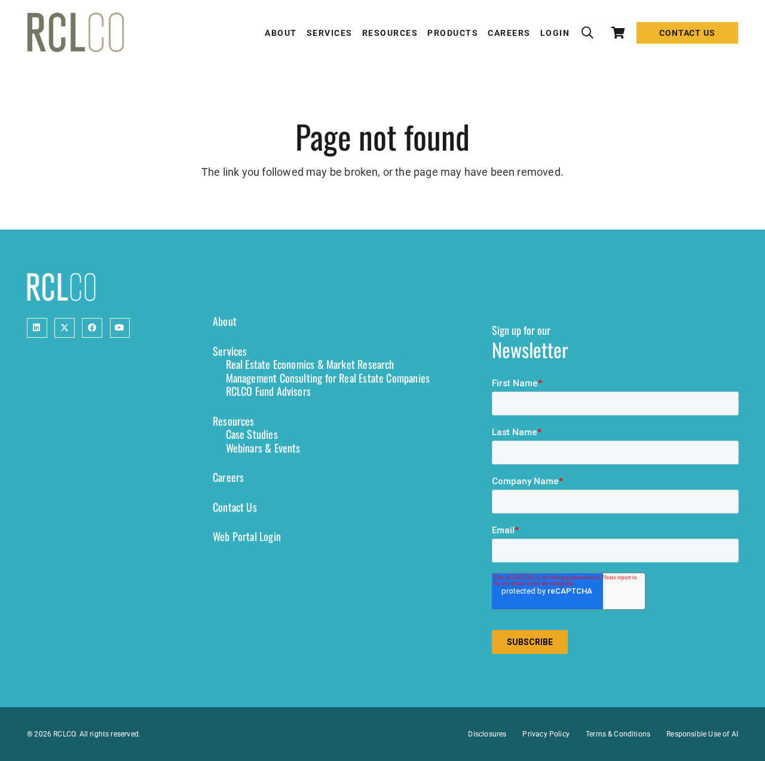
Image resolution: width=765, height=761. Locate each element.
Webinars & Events (263, 448)
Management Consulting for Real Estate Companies (328, 378)
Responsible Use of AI (702, 734)
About (225, 321)
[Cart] (618, 33)
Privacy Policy (546, 734)
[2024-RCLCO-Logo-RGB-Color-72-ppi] (75, 33)
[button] (587, 33)
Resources (234, 421)
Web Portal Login (247, 536)
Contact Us (235, 507)
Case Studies (252, 434)
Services (230, 351)
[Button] (37, 328)
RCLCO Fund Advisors (268, 391)
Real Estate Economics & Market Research (310, 364)
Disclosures (487, 734)
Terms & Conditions (618, 734)
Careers (228, 477)
